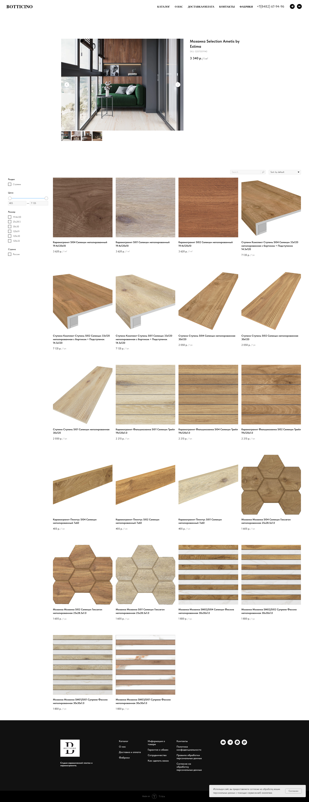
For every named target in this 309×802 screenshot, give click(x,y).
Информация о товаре (156, 743)
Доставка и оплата (130, 752)
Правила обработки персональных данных (189, 757)
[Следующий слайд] (177, 84)
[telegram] (230, 744)
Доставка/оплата (201, 6)
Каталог (163, 6)
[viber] (244, 744)
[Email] (223, 744)
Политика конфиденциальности (189, 748)
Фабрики (246, 6)
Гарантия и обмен (158, 749)
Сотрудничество (157, 755)
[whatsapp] (237, 744)
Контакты (227, 6)
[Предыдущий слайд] (66, 84)
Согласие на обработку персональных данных (189, 766)
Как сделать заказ (158, 760)
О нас (179, 6)
